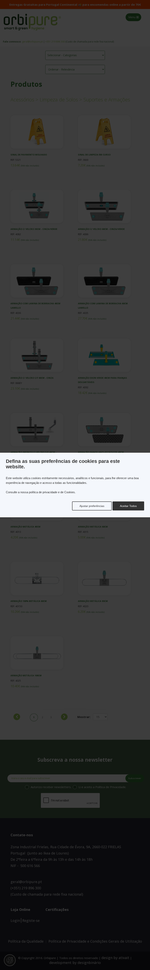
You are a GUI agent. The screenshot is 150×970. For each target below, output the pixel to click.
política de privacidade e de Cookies (52, 492)
